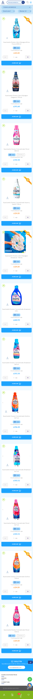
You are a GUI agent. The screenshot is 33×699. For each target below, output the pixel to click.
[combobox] (16, 7)
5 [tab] (22, 252)
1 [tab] (11, 252)
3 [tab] (16, 252)
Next (30, 242)
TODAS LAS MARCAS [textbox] (9, 7)
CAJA (16, 57)
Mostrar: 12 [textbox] (23, 11)
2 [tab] (14, 252)
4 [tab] (19, 252)
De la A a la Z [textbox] (6, 11)
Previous (2, 242)
